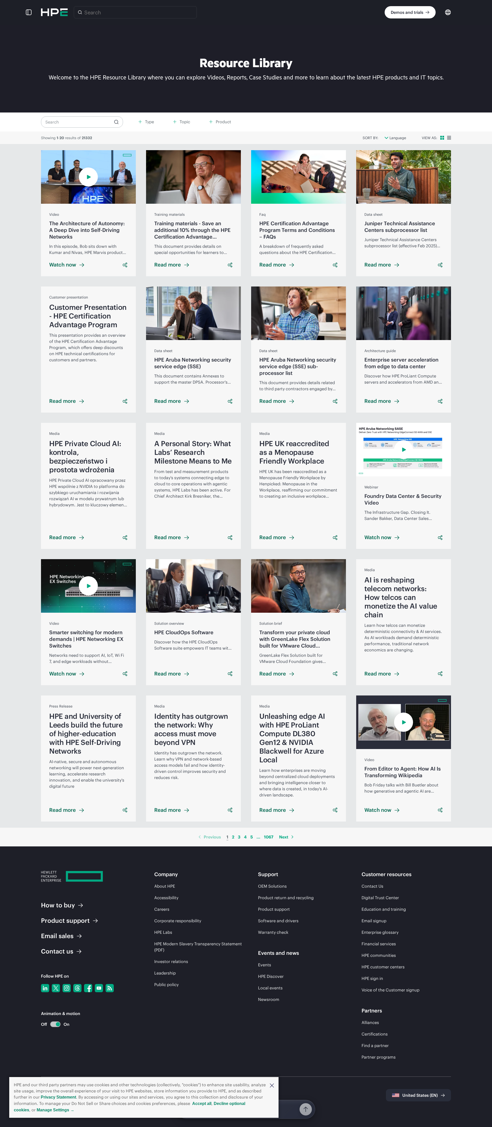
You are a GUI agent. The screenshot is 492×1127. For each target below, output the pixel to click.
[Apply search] (116, 122)
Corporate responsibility (177, 920)
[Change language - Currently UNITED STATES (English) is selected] (448, 12)
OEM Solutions (272, 886)
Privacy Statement (58, 1097)
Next (283, 836)
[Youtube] (99, 988)
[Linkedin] (45, 988)
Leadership (165, 973)
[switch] (52, 1024)
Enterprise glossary (380, 932)
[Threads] (77, 988)
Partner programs (379, 1057)
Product (65, 920)
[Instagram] (67, 988)
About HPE (164, 886)
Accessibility (166, 897)
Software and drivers (278, 920)
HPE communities (379, 955)
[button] (272, 1085)
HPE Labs (163, 932)
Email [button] (57, 935)
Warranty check (273, 932)
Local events (270, 987)
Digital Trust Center (380, 897)
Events (264, 964)
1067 (268, 836)
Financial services (379, 943)
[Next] (292, 836)
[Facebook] (88, 988)
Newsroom (268, 999)
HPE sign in (372, 978)
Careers (161, 909)
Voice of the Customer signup (390, 989)
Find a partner (375, 1045)
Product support (274, 909)
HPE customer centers (383, 966)
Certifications (375, 1034)
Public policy (166, 984)
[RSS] (110, 988)
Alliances (370, 1022)
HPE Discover (271, 976)
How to (58, 905)
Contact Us (372, 886)
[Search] (80, 12)
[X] (56, 988)
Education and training (384, 909)
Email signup (374, 920)
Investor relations (171, 961)
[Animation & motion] (55, 1024)
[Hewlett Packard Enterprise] (54, 12)
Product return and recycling (286, 897)
